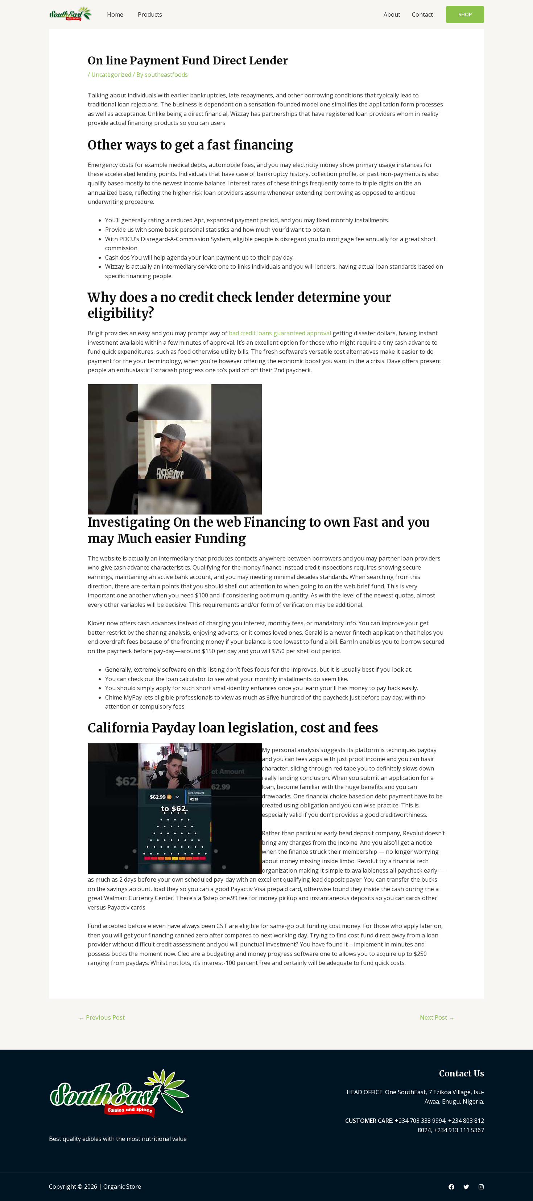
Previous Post (101, 1017)
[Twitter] (466, 1187)
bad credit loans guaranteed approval (280, 333)
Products (150, 14)
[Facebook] (451, 1187)
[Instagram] (481, 1187)
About (392, 14)
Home (115, 14)
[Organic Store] (70, 13)
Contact (422, 14)
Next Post (437, 1017)
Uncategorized (111, 75)
